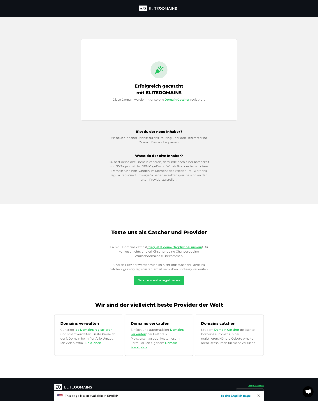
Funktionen (92, 343)
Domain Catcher (177, 99)
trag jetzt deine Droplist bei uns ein (175, 247)
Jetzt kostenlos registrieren (159, 280)
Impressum (256, 385)
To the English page (236, 396)
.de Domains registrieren (93, 329)
